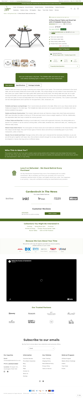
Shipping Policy (46, 361)
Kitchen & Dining (30, 228)
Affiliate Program (66, 358)
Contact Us (26, 371)
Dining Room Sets (12, 13)
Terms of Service (46, 368)
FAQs (24, 368)
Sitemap (25, 376)
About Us (25, 373)
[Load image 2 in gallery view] (16, 63)
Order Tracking (46, 358)
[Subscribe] (53, 348)
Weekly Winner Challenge (68, 361)
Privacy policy (34, 393)
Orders (63, 363)
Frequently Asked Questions (57, 66)
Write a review (53, 213)
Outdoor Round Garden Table (46, 228)
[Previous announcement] (4, 3)
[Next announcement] (79, 3)
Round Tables (33, 230)
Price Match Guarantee (29, 361)
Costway (29, 226)
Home (5, 13)
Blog (24, 363)
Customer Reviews (28, 358)
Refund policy (26, 393)
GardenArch (10, 393)
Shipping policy (50, 393)
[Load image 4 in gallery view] (33, 63)
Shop (24, 366)
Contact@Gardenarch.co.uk (23, 1)
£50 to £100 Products (46, 230)
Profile (63, 368)
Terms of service (42, 393)
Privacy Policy (46, 366)
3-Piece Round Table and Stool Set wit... (27, 13)
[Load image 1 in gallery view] (8, 63)
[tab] (9, 85)
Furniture (50, 226)
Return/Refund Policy (48, 363)
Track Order (65, 366)
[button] (71, 8)
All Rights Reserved (17, 393)
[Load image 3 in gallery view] (24, 63)
